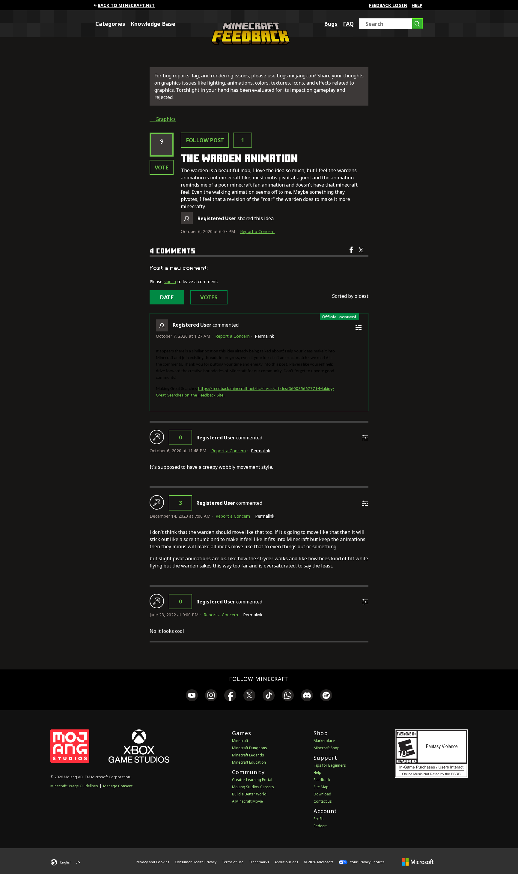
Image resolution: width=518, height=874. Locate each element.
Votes (208, 297)
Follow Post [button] (205, 140)
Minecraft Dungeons (249, 747)
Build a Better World (249, 794)
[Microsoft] (417, 862)
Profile (319, 818)
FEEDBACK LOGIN (388, 5)
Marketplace (324, 740)
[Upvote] (157, 437)
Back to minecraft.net (126, 5)
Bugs (331, 23)
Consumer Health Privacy (195, 862)
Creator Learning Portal (252, 779)
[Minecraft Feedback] (249, 43)
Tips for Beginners (330, 765)
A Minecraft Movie (247, 801)
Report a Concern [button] (257, 231)
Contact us (323, 801)
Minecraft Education (249, 762)
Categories (110, 23)
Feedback (322, 779)
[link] (192, 696)
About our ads (286, 862)
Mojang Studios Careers (253, 786)
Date (167, 297)
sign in (170, 281)
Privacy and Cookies (152, 862)
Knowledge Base (153, 23)
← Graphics (163, 119)
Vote (162, 167)
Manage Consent (117, 786)
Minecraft (240, 740)
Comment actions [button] (358, 327)
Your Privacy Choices (366, 862)
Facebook (352, 253)
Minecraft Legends (248, 755)
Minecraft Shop (327, 747)
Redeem (321, 825)
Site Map (321, 786)
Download (322, 794)
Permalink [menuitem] (264, 336)
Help (417, 5)
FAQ (348, 23)
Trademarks (259, 862)
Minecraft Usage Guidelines (74, 786)
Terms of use (232, 862)
